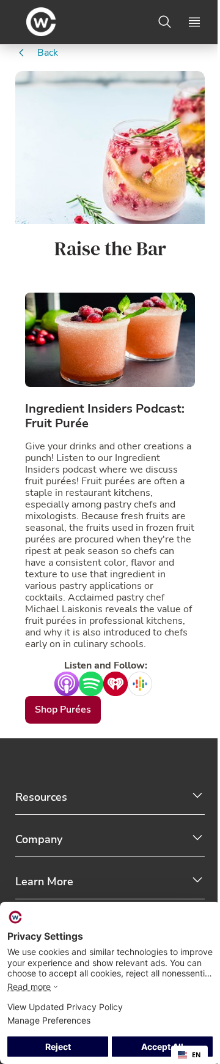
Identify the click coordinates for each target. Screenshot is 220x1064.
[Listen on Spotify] (91, 683)
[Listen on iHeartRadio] (115, 683)
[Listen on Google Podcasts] (153, 683)
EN (196, 1054)
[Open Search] (165, 22)
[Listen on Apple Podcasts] (66, 683)
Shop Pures (63, 709)
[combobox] (189, 1055)
